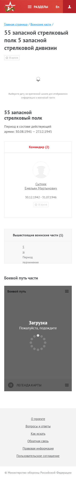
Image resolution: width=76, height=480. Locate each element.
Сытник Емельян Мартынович (41, 186)
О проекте (38, 419)
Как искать (38, 434)
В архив (13, 57)
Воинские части (40, 24)
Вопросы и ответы (38, 426)
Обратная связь (38, 441)
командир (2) (39, 147)
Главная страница (15, 24)
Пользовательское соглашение (38, 456)
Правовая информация (38, 448)
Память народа (10, 6)
